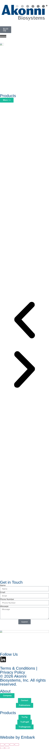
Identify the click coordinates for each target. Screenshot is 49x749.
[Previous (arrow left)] (2, 748)
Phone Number (7, 599)
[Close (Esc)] (17, 744)
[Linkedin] (3, 659)
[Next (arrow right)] (7, 748)
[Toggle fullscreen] (7, 744)
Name (3, 585)
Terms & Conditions (17, 668)
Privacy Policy (12, 672)
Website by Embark (17, 737)
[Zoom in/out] (2, 744)
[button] (24, 320)
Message (4, 606)
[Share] (12, 744)
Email (2, 592)
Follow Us (9, 654)
